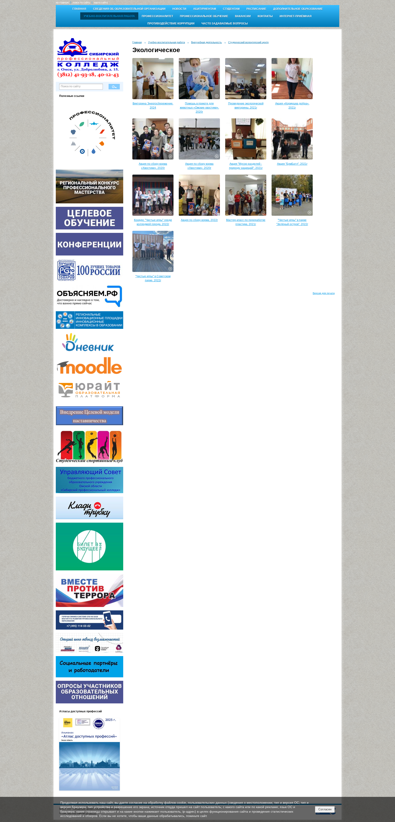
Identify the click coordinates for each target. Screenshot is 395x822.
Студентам (231, 9)
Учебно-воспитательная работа (109, 16)
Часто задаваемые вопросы (224, 23)
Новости (179, 9)
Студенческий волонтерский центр (248, 42)
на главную (62, 2)
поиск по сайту (81, 2)
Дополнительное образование (298, 9)
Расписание (256, 9)
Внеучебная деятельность (206, 42)
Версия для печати (324, 293)
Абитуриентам (204, 9)
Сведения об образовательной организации (129, 9)
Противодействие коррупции (171, 23)
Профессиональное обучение (204, 16)
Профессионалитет (157, 16)
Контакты (265, 16)
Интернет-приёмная (296, 16)
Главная (79, 9)
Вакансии (243, 16)
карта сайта (101, 2)
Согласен (324, 809)
